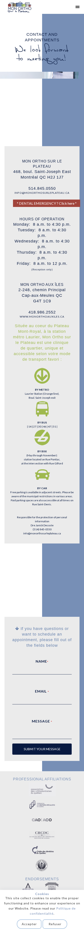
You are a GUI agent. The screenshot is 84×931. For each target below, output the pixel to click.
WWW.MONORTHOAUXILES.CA (42, 316)
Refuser (55, 924)
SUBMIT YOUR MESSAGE (42, 749)
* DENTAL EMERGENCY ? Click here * (47, 203)
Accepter (29, 924)
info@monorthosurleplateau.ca (42, 533)
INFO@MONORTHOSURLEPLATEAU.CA (42, 192)
